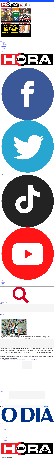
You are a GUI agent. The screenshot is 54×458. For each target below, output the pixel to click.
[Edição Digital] (16, 37)
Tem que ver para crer (4, 46)
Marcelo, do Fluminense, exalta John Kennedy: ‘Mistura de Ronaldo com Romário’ (12, 359)
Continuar (46, 406)
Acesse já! (1, 41)
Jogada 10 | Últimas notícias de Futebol (32, 359)
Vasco (3, 49)
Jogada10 (1, 303)
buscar (29, 302)
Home (2, 281)
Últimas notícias (3, 42)
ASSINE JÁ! (1, 280)
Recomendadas (1, 391)
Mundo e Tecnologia (5, 44)
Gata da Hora (3, 285)
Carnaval (2, 51)
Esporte (2, 401)
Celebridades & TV (3, 402)
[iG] (9, 1)
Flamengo (4, 48)
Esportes (2, 47)
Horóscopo (3, 283)
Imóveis (3, 45)
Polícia (3, 43)
